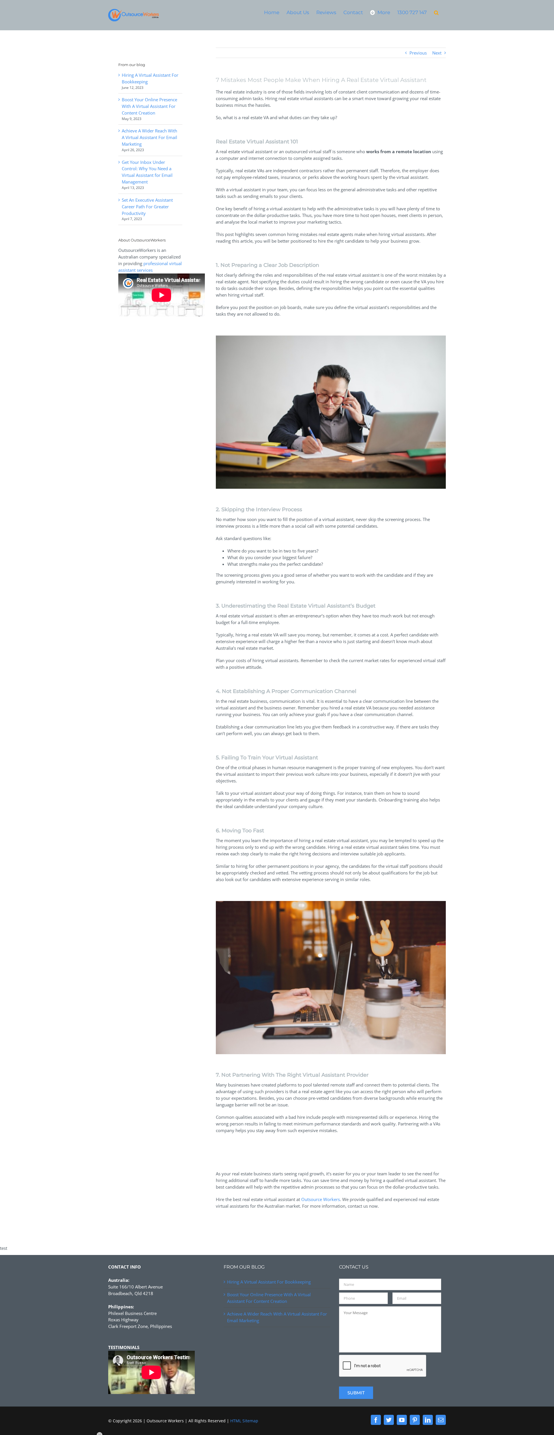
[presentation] (383, 1366)
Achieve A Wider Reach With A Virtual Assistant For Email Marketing (149, 137)
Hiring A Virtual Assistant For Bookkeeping (269, 1282)
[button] (436, 12)
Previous (418, 53)
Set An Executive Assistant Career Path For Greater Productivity (147, 206)
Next (436, 53)
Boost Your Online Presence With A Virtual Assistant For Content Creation (149, 106)
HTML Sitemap (244, 1420)
